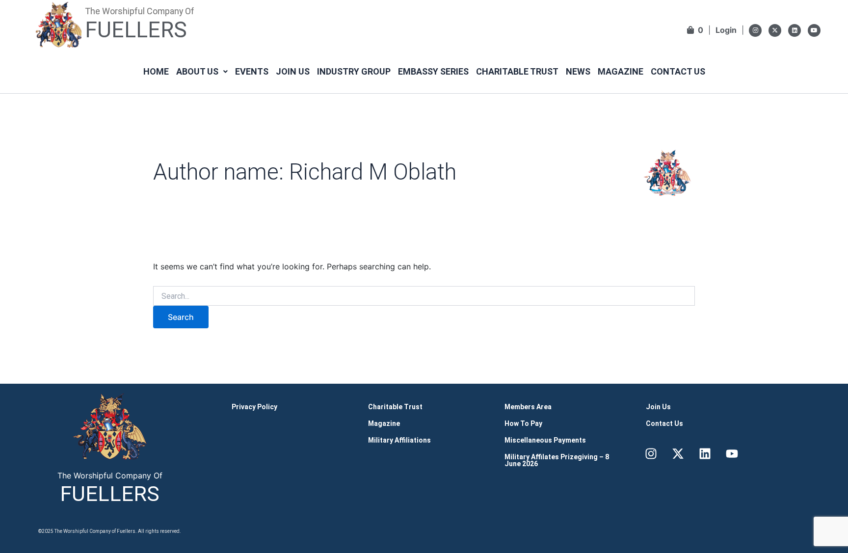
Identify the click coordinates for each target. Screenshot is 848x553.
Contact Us (678, 71)
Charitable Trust (517, 71)
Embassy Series (433, 71)
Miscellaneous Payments (545, 440)
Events (251, 71)
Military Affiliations (399, 440)
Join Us (293, 71)
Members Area (528, 407)
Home (156, 71)
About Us (197, 71)
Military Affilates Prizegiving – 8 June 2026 (556, 460)
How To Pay (523, 423)
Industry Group (354, 71)
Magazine (620, 71)
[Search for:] (424, 296)
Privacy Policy (254, 407)
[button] (202, 72)
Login (726, 30)
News (578, 71)
